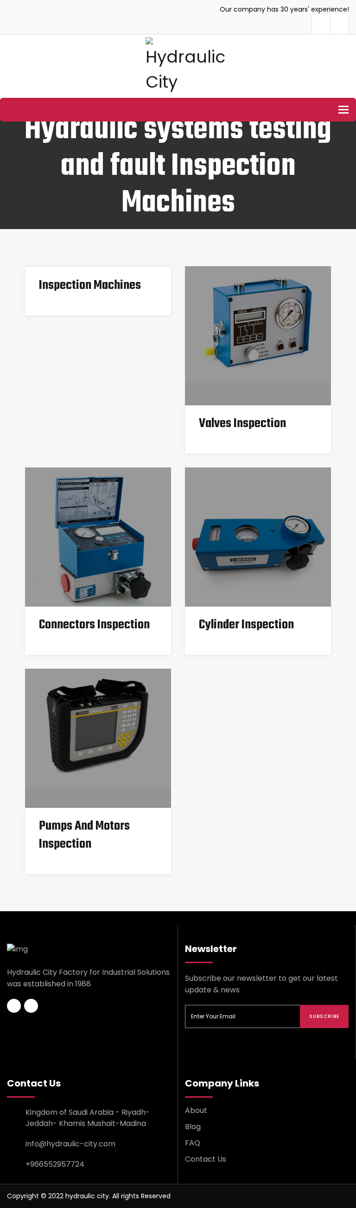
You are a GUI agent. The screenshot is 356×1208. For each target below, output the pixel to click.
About (196, 1110)
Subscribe (324, 1016)
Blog (193, 1126)
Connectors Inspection (94, 625)
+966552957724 (54, 1164)
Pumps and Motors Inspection (84, 835)
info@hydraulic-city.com (70, 1143)
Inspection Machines (90, 285)
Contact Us (205, 1159)
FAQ (192, 1143)
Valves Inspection (242, 424)
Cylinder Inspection (246, 625)
